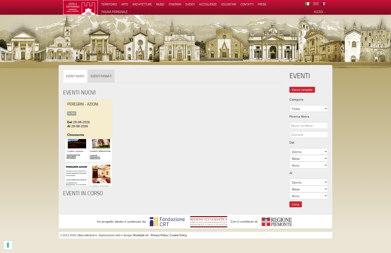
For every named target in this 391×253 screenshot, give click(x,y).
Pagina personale (114, 12)
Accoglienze (208, 4)
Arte (124, 4)
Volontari (228, 4)
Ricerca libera (299, 116)
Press (262, 4)
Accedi (319, 12)
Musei (160, 4)
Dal (291, 142)
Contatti (247, 4)
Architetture (142, 4)
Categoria (296, 99)
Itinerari (175, 4)
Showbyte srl (140, 235)
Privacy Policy (159, 235)
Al (290, 173)
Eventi (190, 4)
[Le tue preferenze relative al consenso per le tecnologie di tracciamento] (8, 245)
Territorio (109, 4)
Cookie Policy (178, 235)
